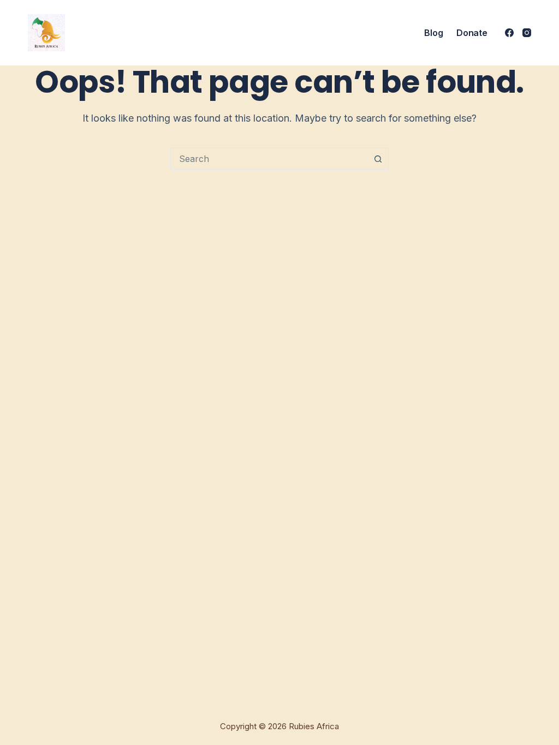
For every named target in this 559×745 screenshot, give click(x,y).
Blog (433, 32)
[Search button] (377, 158)
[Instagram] (526, 32)
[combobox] (269, 159)
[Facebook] (509, 32)
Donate (471, 32)
